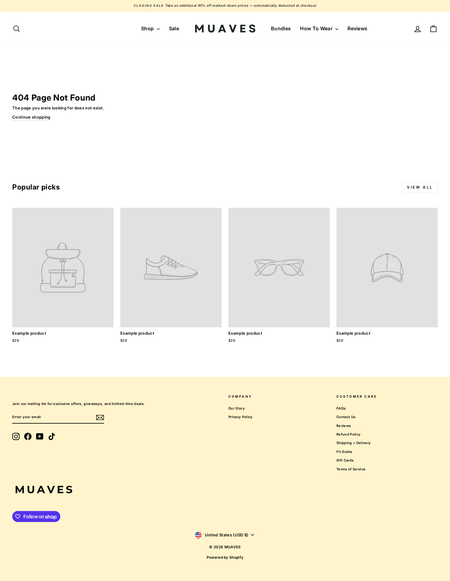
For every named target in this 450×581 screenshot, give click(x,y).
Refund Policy (348, 434)
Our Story (236, 408)
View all (420, 187)
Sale (174, 28)
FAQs (341, 408)
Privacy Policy (240, 417)
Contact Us (345, 417)
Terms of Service (351, 469)
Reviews (357, 28)
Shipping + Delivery (353, 443)
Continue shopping (31, 117)
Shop (148, 28)
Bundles (281, 28)
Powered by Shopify (225, 557)
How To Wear (317, 28)
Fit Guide (344, 452)
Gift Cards (345, 460)
